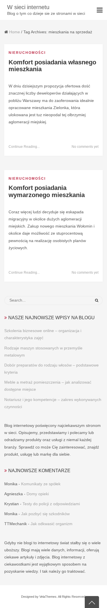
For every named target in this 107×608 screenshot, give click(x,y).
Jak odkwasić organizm (51, 523)
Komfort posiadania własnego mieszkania (52, 66)
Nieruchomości (27, 53)
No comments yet (85, 147)
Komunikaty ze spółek (40, 484)
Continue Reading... (24, 147)
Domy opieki (38, 494)
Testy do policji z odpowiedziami (51, 503)
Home (14, 32)
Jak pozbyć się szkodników (45, 513)
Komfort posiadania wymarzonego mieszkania (47, 191)
